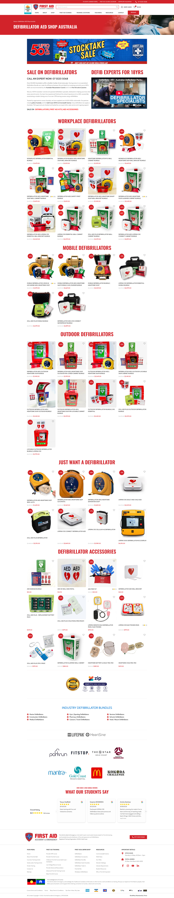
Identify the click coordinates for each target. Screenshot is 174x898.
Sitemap (29, 872)
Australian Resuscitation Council (55, 87)
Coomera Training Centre (33, 860)
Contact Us (30, 869)
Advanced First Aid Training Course (55, 871)
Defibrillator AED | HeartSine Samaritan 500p (99, 501)
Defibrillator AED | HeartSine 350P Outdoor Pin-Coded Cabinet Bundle (70, 372)
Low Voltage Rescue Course (53, 865)
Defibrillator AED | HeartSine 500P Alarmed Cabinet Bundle (130, 197)
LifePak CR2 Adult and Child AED (130, 500)
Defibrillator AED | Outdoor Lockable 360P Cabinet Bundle (133, 372)
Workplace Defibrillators (81, 872)
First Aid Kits (56, 109)
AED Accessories (70, 109)
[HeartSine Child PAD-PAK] (133, 647)
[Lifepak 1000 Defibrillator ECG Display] (133, 523)
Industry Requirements (102, 866)
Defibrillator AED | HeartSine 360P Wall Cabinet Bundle (38, 197)
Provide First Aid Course (52, 857)
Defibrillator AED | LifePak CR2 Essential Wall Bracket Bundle (38, 235)
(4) (146, 196)
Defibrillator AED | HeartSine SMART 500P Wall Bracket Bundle (101, 197)
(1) (116, 589)
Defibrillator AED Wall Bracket (130, 589)
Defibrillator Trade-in (80, 866)
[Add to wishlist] (52, 130)
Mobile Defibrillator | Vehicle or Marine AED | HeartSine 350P (38, 284)
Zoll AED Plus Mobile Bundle (37, 321)
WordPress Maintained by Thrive (138, 895)
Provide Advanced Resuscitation (54, 868)
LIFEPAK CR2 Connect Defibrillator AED (71, 531)
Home (15, 21)
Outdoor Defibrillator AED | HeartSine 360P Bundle (98, 372)
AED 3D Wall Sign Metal (65, 589)
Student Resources (101, 869)
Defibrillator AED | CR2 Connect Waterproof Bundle (69, 322)
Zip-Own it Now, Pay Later (73, 890)
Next (145, 811)
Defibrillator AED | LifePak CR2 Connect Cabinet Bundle (129, 235)
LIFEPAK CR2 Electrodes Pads (129, 625)
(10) (54, 196)
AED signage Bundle (34, 589)
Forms (46, 890)
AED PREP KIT (92, 589)
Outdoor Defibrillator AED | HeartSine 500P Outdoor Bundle (39, 410)
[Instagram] (129, 866)
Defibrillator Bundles (80, 860)
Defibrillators (42, 109)
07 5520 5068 (60, 78)
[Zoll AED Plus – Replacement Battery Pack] (41, 604)
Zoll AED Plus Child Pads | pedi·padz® (70, 621)
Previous (56, 811)
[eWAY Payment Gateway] (145, 890)
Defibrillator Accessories (81, 857)
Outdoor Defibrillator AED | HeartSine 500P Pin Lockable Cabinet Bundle (71, 411)
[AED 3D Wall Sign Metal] (71, 573)
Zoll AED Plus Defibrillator (37, 538)
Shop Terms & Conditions (57, 890)
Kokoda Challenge (101, 863)
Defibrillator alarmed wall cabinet (70, 663)
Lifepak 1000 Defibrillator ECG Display (132, 540)
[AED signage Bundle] (41, 573)
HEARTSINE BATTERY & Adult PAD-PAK (100, 663)
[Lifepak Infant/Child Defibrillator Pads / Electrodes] (102, 609)
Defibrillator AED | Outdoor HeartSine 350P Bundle (37, 372)
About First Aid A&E (32, 857)
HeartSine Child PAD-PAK (127, 663)
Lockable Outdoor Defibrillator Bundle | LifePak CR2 (39, 450)
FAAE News (99, 857)
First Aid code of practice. (79, 87)
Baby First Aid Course (52, 874)
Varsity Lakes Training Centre (34, 863)
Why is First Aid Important (103, 872)
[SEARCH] (117, 7)
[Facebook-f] (124, 866)
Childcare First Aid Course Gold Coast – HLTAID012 (56, 861)
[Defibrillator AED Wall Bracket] (133, 573)
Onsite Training (31, 866)
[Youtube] (134, 866)
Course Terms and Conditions (35, 890)
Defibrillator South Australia (82, 863)
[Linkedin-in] (139, 866)
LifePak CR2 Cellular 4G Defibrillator (101, 529)
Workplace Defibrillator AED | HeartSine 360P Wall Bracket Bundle (132, 159)
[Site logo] (28, 9)
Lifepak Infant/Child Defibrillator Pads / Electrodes (100, 626)
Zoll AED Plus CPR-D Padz (36, 663)
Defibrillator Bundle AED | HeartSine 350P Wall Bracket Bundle (71, 159)
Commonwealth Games (102, 854)
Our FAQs (99, 860)
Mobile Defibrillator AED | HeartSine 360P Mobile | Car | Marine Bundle (70, 284)
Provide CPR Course (51, 854)
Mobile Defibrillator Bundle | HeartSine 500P (99, 284)
